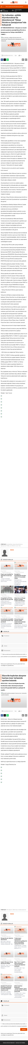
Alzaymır (10, 909)
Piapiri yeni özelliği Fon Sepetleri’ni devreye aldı (7, 575)
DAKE (14, 909)
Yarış (20, 545)
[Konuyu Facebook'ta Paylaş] (2, 60)
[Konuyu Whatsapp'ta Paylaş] (7, 60)
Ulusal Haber (3, 571)
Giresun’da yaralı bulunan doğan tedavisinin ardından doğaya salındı (20, 621)
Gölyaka (20, 909)
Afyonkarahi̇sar (9, 544)
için (10, 545)
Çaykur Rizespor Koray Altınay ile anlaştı (7, 962)
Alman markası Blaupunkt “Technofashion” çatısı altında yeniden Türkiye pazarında (20, 988)
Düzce (16, 909)
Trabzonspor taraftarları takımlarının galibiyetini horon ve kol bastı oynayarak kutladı (20, 940)
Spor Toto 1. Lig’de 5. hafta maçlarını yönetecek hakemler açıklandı (19, 964)
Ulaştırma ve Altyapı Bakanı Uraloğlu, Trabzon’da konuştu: (19, 599)
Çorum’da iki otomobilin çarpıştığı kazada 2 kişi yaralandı (7, 620)
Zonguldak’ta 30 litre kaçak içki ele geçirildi (7, 598)
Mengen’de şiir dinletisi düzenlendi (7, 938)
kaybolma (24, 909)
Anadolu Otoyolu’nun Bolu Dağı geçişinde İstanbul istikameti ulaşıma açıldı (6, 988)
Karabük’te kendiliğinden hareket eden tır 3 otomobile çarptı (20, 576)
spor (17, 545)
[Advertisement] (14, 480)
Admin (12, 550)
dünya (14, 544)
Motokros (14, 545)
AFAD (7, 909)
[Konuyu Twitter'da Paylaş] (5, 60)
